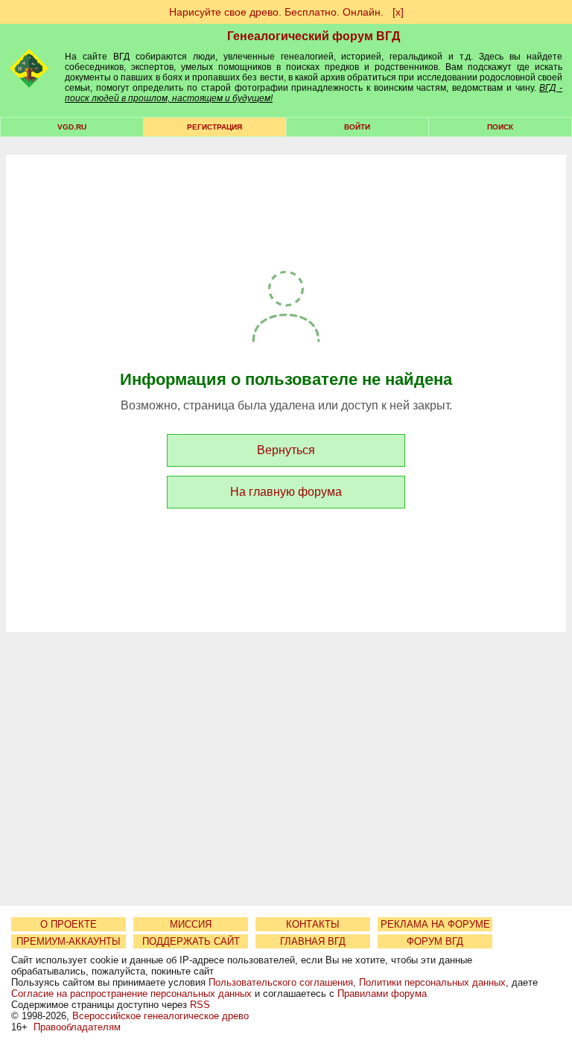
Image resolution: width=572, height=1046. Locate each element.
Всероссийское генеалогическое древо (160, 1015)
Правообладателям (77, 1027)
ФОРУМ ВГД (435, 941)
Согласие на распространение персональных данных (131, 993)
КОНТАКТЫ (313, 924)
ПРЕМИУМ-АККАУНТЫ (68, 941)
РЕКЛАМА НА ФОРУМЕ (435, 924)
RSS (200, 1004)
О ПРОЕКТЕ (68, 924)
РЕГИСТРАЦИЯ (214, 127)
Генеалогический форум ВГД (313, 36)
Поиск (500, 127)
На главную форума (286, 491)
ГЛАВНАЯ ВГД (313, 941)
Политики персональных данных (432, 982)
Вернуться (286, 450)
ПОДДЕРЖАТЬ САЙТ (191, 941)
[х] (398, 12)
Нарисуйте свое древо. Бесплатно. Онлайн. (276, 12)
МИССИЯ (191, 924)
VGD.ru (71, 127)
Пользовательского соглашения (281, 982)
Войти (357, 127)
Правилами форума (382, 993)
